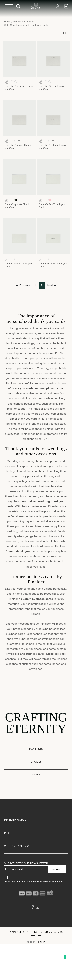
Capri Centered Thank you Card (53, 265)
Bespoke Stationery (24, 22)
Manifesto (36, 749)
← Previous (22, 285)
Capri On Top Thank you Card (52, 206)
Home (7, 22)
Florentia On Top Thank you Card (51, 88)
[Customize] (7, 82)
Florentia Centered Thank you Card (52, 147)
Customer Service (17, 846)
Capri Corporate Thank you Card (17, 206)
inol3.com (41, 942)
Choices (36, 761)
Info (7, 833)
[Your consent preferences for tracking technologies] (65, 957)
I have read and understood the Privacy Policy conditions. (34, 882)
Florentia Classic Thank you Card (18, 147)
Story (36, 774)
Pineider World (15, 820)
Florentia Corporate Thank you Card (19, 88)
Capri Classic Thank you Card (18, 265)
